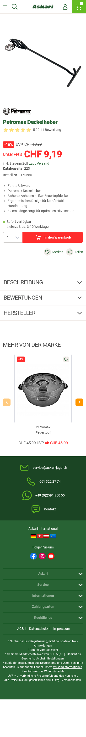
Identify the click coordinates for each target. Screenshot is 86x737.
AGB (20, 629)
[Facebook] (33, 556)
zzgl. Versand (39, 163)
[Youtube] (51, 556)
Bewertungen (23, 297)
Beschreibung (24, 282)
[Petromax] (17, 111)
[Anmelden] (65, 6)
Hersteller (20, 313)
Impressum (61, 629)
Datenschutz (38, 629)
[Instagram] (42, 556)
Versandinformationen (67, 667)
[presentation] (7, 402)
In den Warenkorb (57, 237)
